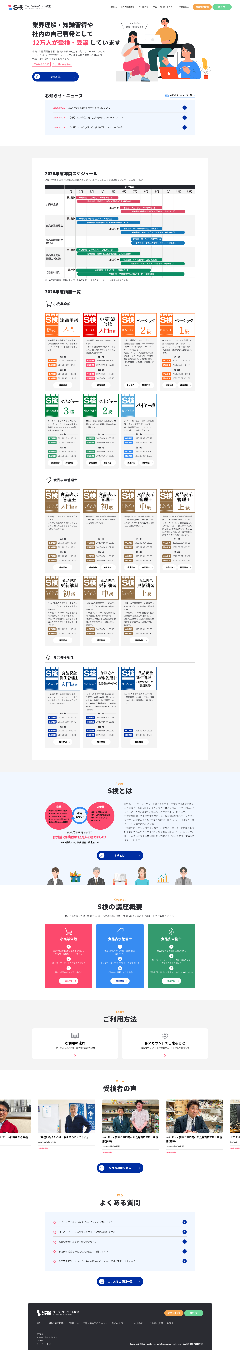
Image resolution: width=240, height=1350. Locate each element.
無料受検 (146, 385)
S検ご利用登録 (202, 7)
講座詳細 (63, 385)
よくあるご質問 (155, 1323)
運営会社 (40, 1334)
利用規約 (40, 1340)
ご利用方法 (143, 7)
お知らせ (138, 1323)
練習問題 (184, 385)
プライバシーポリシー (45, 1344)
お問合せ (171, 1323)
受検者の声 (184, 7)
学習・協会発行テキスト (163, 7)
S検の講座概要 (127, 7)
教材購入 (130, 385)
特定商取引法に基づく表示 (47, 1337)
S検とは (113, 7)
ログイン (222, 7)
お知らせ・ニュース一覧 (181, 95)
